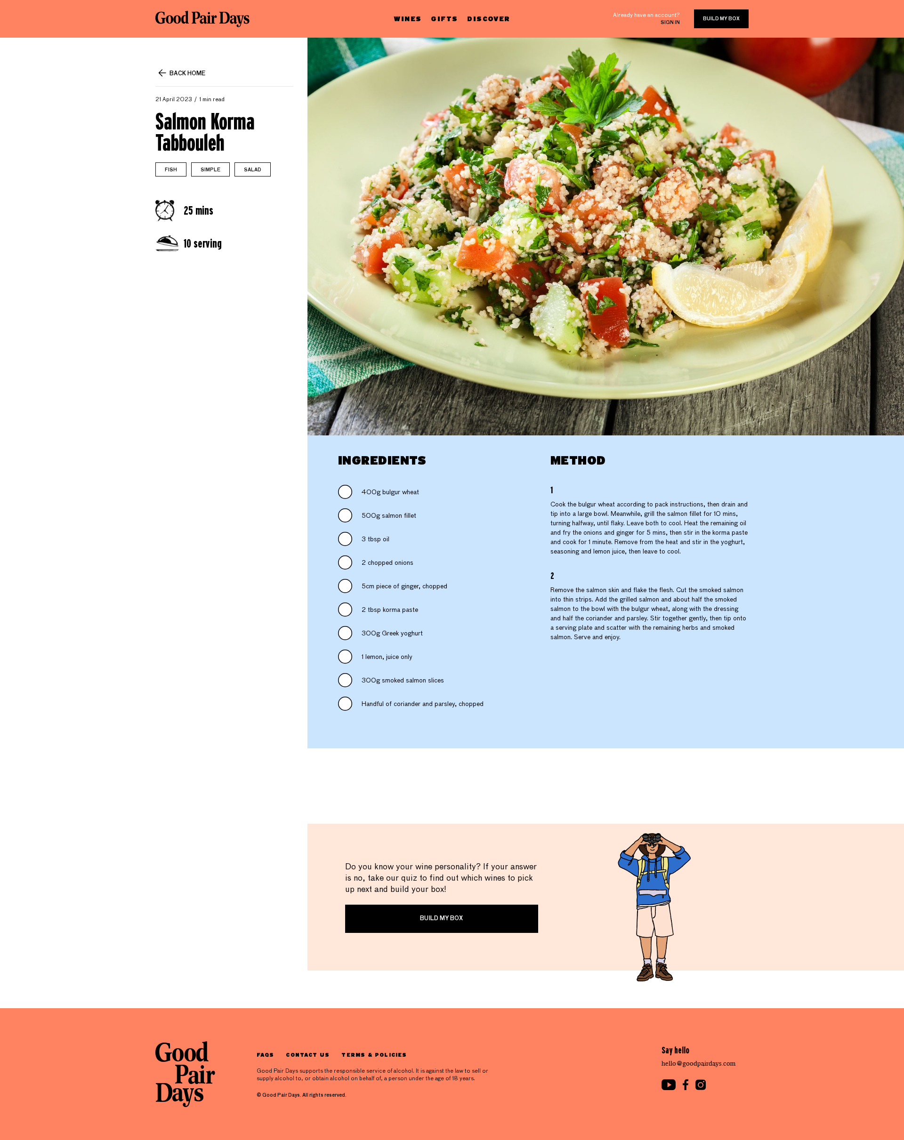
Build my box (721, 18)
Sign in (670, 22)
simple (210, 170)
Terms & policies (374, 1055)
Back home (187, 74)
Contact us (308, 1055)
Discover (488, 19)
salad (252, 170)
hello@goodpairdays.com (699, 1064)
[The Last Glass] (202, 19)
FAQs (265, 1055)
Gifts (444, 19)
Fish (171, 170)
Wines (407, 19)
